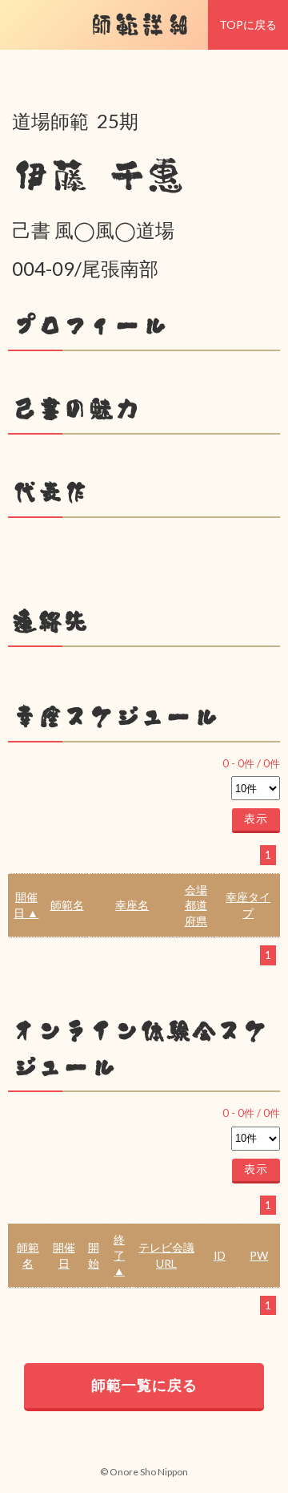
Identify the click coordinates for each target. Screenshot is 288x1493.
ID (220, 1255)
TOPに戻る (248, 24)
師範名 (67, 905)
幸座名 (132, 905)
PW (259, 1255)
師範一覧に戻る (144, 1385)
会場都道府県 (196, 905)
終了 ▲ (119, 1254)
